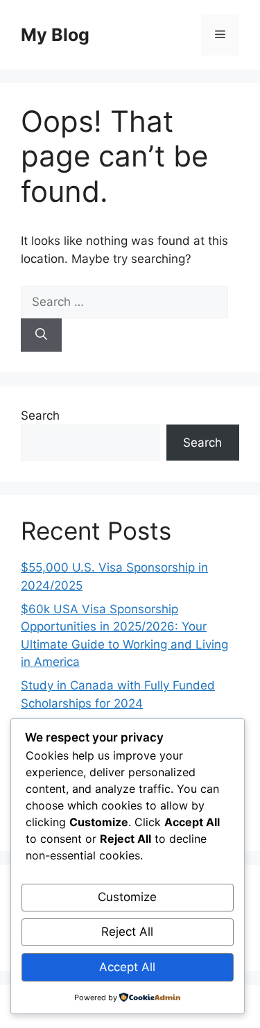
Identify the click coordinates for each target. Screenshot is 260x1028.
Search (40, 415)
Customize (127, 897)
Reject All (127, 932)
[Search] (41, 335)
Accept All (127, 967)
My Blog (55, 34)
